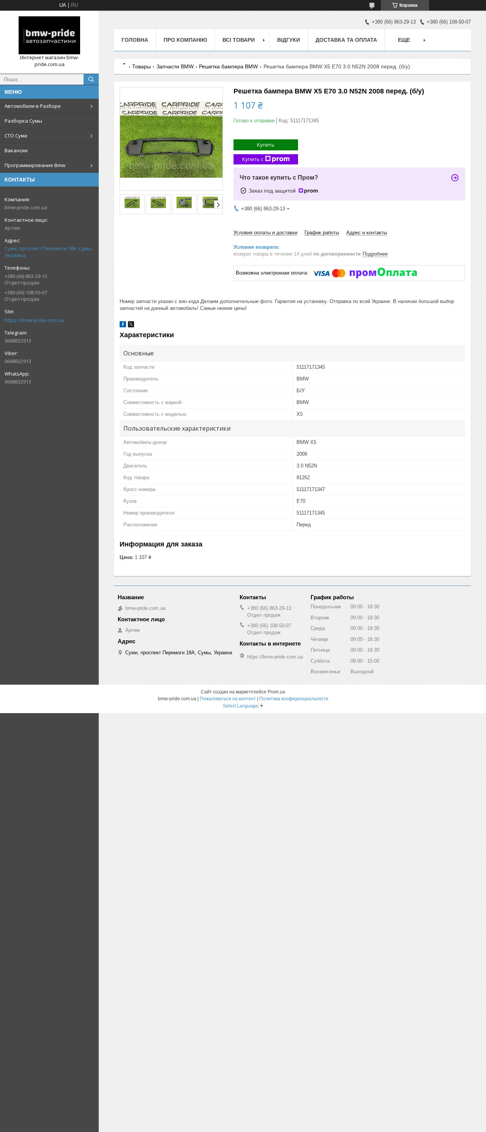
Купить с (252, 159)
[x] (131, 325)
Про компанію (185, 40)
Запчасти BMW (175, 66)
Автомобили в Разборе (33, 106)
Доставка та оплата (346, 40)
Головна (135, 40)
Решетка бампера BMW (228, 66)
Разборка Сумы (23, 120)
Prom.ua (276, 692)
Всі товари (238, 40)
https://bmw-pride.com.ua (34, 320)
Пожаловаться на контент (228, 698)
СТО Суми (16, 135)
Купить (266, 144)
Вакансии (16, 150)
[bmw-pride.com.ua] (49, 35)
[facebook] (123, 325)
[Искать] (91, 79)
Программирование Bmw (35, 165)
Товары (141, 66)
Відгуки (288, 40)
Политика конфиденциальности (293, 698)
